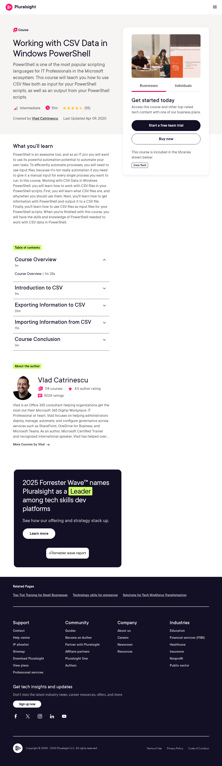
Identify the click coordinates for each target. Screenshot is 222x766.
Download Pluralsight (28, 658)
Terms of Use (154, 748)
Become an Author (78, 637)
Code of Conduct (198, 748)
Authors (71, 665)
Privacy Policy (175, 748)
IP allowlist (21, 644)
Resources (125, 651)
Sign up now (27, 704)
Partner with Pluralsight (82, 644)
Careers (123, 637)
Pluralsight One (76, 658)
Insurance (177, 651)
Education (177, 630)
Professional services (28, 672)
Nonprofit (176, 658)
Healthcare (178, 644)
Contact (19, 630)
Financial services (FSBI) (187, 637)
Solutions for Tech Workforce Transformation (154, 595)
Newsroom (125, 644)
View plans (21, 665)
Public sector (179, 665)
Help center (21, 637)
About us (124, 630)
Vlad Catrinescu (45, 118)
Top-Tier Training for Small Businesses (40, 595)
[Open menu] (215, 7)
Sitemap (19, 651)
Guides (70, 630)
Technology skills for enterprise (95, 595)
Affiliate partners (77, 651)
